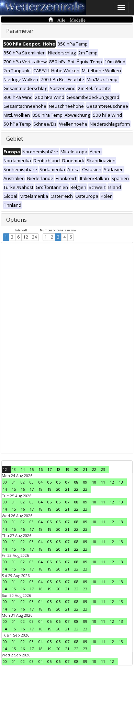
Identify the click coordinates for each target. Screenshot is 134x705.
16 (40, 469)
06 (58, 482)
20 (76, 469)
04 (40, 482)
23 (103, 469)
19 (67, 469)
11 (103, 482)
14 (23, 469)
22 (94, 469)
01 (14, 482)
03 (32, 482)
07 (67, 482)
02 (23, 482)
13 (14, 469)
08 (76, 482)
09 (85, 482)
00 (5, 482)
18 (58, 469)
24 (34, 237)
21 (85, 469)
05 (49, 482)
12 (25, 237)
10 (94, 482)
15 (32, 469)
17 (49, 469)
